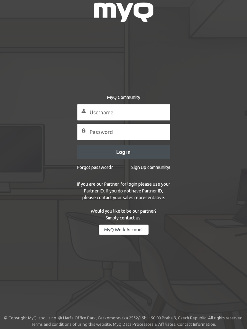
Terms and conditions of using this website (71, 324)
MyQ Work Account (123, 229)
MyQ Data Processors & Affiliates (144, 324)
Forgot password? (95, 167)
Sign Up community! (150, 167)
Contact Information (196, 324)
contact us (130, 217)
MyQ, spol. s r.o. (42, 318)
